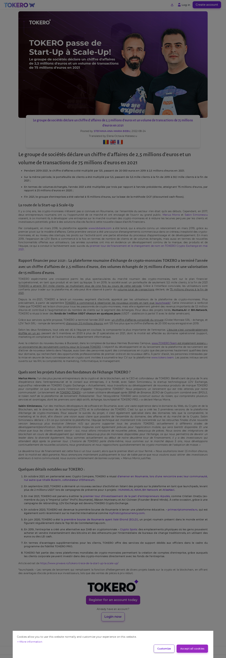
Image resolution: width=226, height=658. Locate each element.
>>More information (29, 641)
